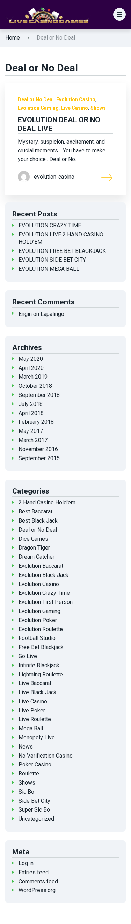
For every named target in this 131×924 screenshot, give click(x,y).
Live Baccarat (35, 683)
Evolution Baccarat (41, 566)
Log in (26, 863)
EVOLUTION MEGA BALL (49, 269)
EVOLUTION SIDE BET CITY (52, 259)
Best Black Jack (38, 520)
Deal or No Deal (36, 99)
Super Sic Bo (34, 809)
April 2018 (31, 413)
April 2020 (31, 368)
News (26, 746)
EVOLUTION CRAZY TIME (50, 225)
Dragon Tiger (34, 547)
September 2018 (39, 395)
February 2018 (36, 422)
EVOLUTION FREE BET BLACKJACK (62, 251)
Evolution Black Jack (43, 575)
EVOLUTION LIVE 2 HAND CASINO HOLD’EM (61, 238)
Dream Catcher (36, 556)
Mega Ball (31, 728)
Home (12, 37)
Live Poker (32, 710)
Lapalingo (52, 314)
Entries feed (34, 872)
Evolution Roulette (41, 629)
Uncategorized (36, 818)
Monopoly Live (37, 737)
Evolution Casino (75, 99)
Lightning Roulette (41, 674)
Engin (25, 314)
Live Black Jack (38, 692)
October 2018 (35, 385)
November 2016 (38, 449)
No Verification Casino (46, 755)
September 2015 (39, 458)
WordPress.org (37, 890)
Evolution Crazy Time (44, 592)
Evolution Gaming (38, 108)
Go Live (28, 656)
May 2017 (31, 431)
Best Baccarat (35, 511)
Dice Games (33, 539)
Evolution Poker (38, 620)
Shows (98, 108)
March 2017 (33, 440)
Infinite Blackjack (39, 665)
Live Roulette (35, 719)
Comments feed (38, 881)
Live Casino (74, 108)
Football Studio (37, 638)
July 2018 (31, 404)
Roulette (29, 773)
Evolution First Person (46, 602)
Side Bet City (34, 801)
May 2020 (31, 359)
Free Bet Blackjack (41, 647)
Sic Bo (26, 791)
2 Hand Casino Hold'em (47, 502)
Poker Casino (35, 764)
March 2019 (33, 376)
